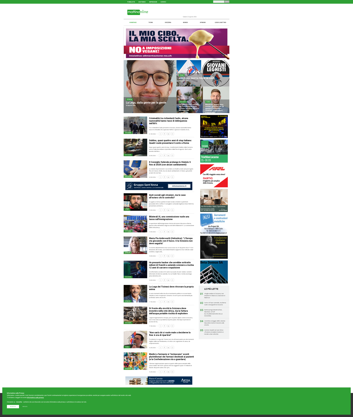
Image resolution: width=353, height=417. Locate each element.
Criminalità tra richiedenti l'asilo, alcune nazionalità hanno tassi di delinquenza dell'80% (168, 121)
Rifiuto (25, 406)
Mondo (185, 22)
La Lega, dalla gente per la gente (146, 102)
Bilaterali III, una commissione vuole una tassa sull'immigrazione (169, 218)
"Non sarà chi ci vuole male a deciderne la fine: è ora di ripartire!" (169, 333)
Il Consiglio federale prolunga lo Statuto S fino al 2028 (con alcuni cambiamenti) (170, 163)
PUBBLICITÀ (131, 2)
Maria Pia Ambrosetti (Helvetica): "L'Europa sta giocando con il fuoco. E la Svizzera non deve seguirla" (171, 241)
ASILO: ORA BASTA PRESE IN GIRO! (197, 78)
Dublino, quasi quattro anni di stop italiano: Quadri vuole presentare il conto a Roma (170, 141)
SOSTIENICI (142, 2)
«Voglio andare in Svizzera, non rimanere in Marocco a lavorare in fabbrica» (214, 295)
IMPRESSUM (153, 2)
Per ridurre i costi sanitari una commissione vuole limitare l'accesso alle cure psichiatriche (189, 107)
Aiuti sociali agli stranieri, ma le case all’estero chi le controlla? (167, 196)
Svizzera (168, 22)
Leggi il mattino (220, 22)
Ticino (150, 22)
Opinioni (203, 22)
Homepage (133, 22)
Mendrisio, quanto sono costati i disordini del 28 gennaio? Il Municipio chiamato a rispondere (214, 107)
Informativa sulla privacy (35, 397)
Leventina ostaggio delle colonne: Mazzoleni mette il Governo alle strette (214, 323)
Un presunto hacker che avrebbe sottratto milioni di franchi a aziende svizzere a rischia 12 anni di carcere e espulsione (171, 265)
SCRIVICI (163, 2)
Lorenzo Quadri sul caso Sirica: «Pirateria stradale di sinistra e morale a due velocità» (214, 332)
